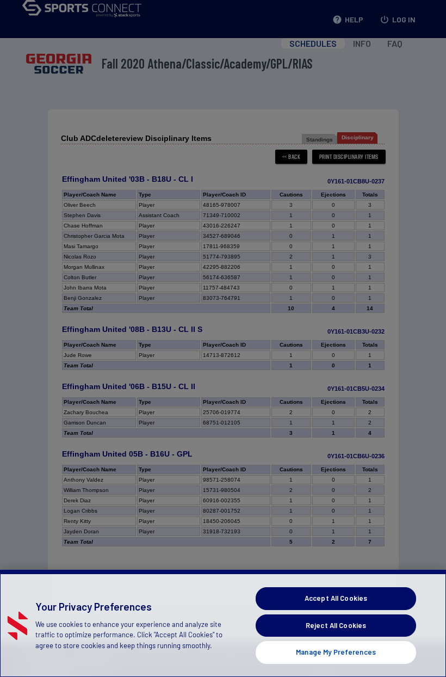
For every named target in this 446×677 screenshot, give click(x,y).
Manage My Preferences (336, 652)
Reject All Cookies (336, 625)
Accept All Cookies (336, 598)
